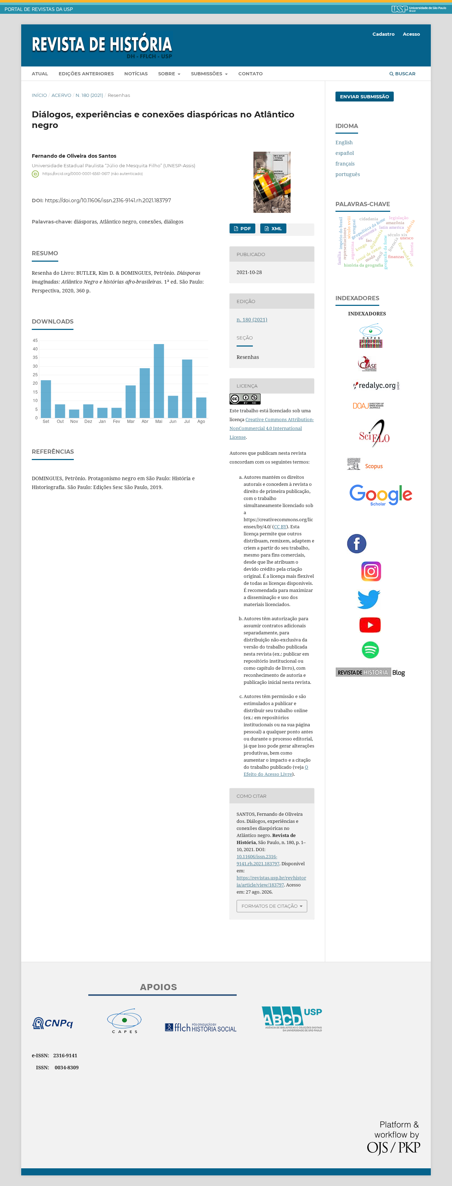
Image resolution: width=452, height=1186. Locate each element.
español (344, 153)
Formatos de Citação (270, 906)
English (344, 142)
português (347, 174)
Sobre (167, 73)
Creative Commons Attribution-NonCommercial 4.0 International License (272, 428)
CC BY (280, 526)
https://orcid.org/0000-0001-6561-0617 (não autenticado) (92, 173)
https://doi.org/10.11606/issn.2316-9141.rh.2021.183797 (108, 200)
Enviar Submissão (364, 96)
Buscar (405, 73)
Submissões (207, 73)
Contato (250, 73)
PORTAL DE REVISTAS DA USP (39, 9)
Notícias (136, 73)
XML (276, 228)
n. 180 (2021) (89, 95)
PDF (245, 228)
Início (39, 95)
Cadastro (384, 34)
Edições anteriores (86, 73)
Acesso (411, 34)
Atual (40, 73)
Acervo (61, 95)
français (345, 163)
